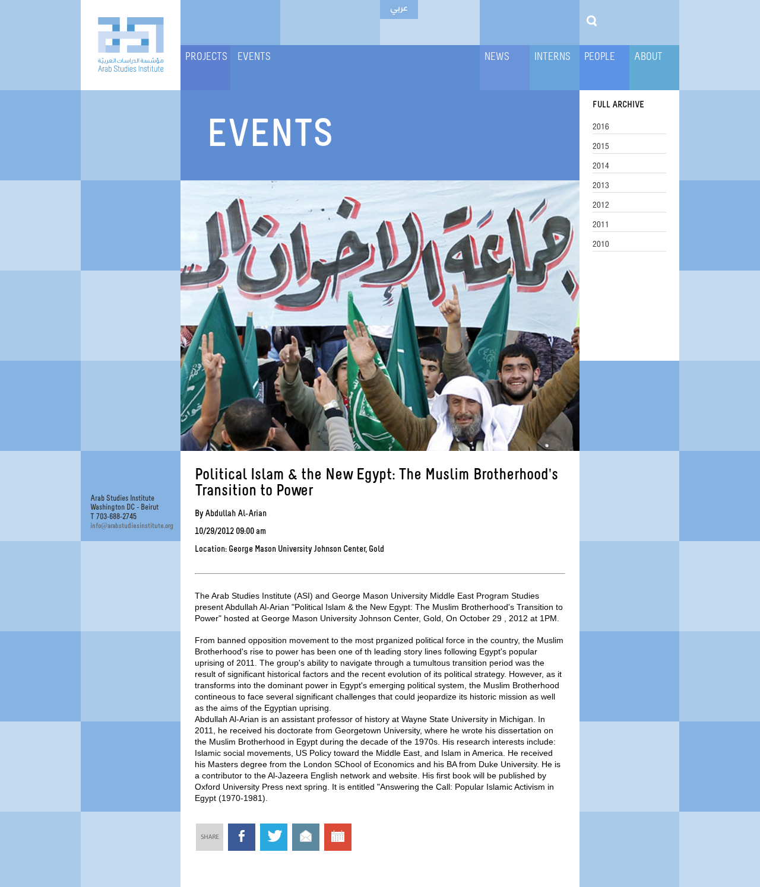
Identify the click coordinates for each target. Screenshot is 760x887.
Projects (206, 57)
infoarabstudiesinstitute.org (130, 526)
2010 (601, 244)
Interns (552, 57)
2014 (601, 165)
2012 (601, 204)
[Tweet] (273, 837)
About (648, 57)
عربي (399, 6)
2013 (601, 185)
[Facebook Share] (241, 837)
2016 (601, 126)
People (599, 57)
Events (254, 57)
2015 (601, 146)
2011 (601, 224)
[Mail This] (305, 837)
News (496, 57)
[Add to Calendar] (338, 839)
